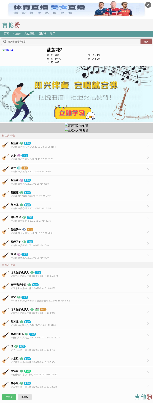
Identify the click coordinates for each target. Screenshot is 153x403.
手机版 (9, 397)
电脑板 (24, 397)
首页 (6, 33)
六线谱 (17, 33)
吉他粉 (14, 25)
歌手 (52, 33)
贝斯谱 (42, 33)
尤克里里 (29, 33)
